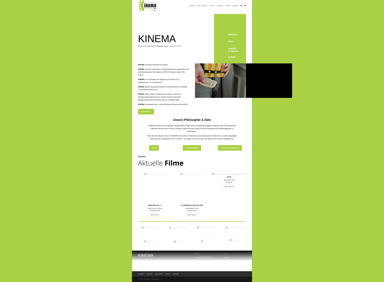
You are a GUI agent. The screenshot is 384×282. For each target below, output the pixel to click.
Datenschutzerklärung (230, 265)
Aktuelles (192, 6)
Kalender (220, 6)
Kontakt (232, 57)
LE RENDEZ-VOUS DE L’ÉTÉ (203, 257)
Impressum (227, 261)
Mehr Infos (155, 215)
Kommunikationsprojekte (230, 148)
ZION (196, 265)
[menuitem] (241, 8)
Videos (227, 6)
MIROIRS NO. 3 (200, 261)
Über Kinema (201, 6)
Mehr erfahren (146, 112)
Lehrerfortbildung (192, 148)
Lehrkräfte (235, 6)
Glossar (167, 274)
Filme (212, 6)
